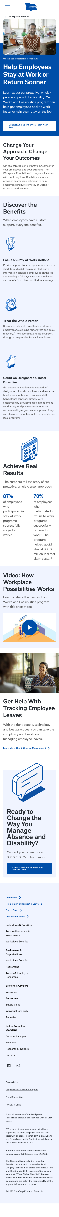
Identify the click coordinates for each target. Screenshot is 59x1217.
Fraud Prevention (14, 1097)
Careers (10, 1055)
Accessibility (12, 1082)
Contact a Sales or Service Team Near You (28, 125)
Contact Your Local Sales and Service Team (27, 868)
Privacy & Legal (13, 1104)
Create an (15, 916)
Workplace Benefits (17, 941)
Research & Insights (17, 1048)
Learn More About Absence (24, 748)
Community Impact (17, 1036)
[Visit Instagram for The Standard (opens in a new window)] (19, 1066)
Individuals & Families (19, 925)
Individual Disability (17, 1010)
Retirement (12, 966)
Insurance (11, 992)
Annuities (11, 1017)
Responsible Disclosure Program (22, 1089)
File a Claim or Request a (22, 903)
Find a (12, 910)
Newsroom (12, 1042)
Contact (11, 897)
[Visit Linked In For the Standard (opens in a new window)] (9, 1066)
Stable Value (13, 1004)
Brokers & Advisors (17, 985)
